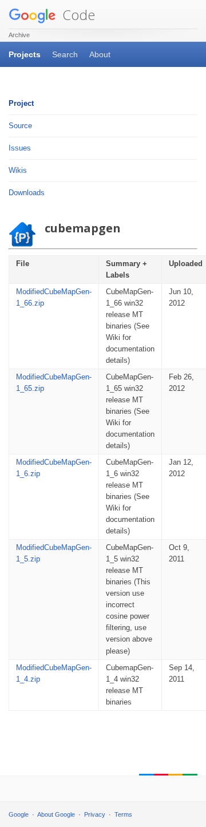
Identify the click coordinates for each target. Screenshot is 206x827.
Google (19, 814)
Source (20, 125)
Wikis (18, 170)
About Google (56, 814)
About (99, 54)
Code (77, 14)
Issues (20, 148)
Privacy (94, 814)
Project (21, 103)
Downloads (27, 192)
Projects (25, 54)
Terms (123, 814)
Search (65, 54)
